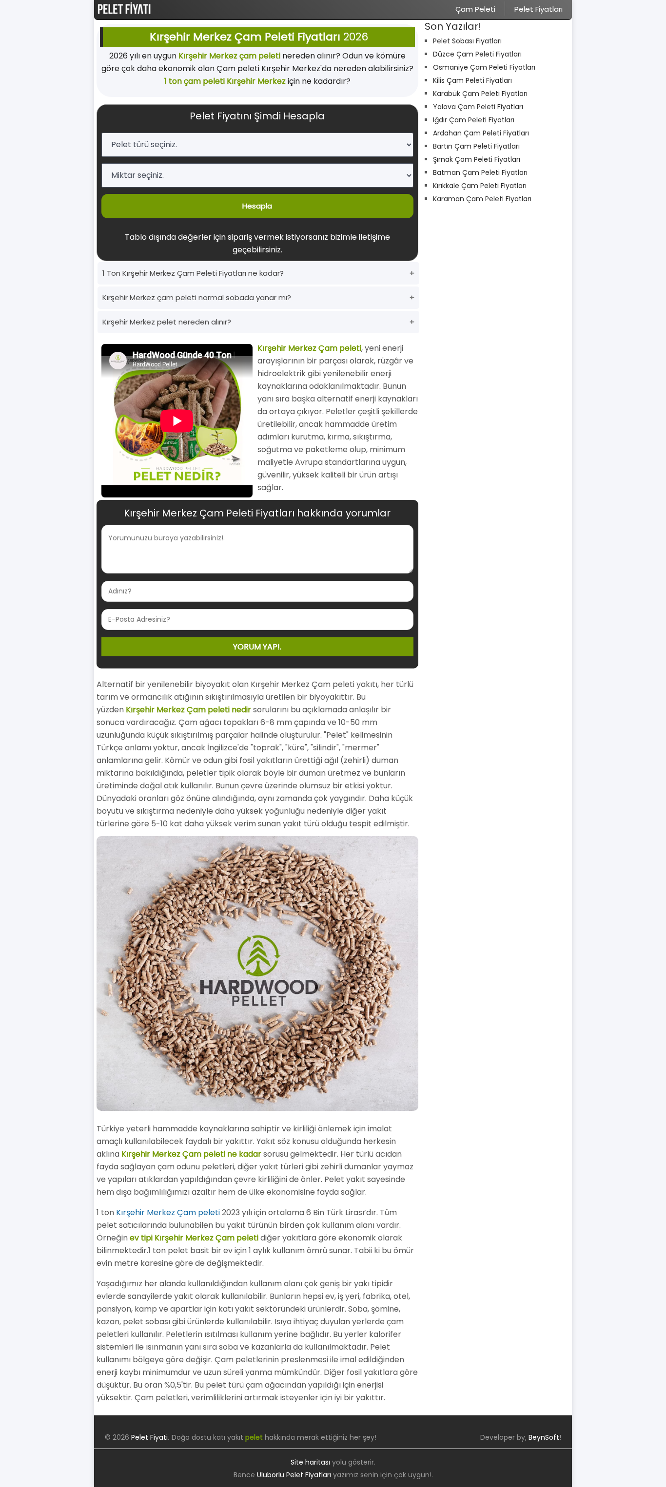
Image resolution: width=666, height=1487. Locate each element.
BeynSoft (544, 1437)
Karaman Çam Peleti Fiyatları (482, 199)
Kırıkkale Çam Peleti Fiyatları (480, 186)
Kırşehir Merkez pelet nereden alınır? (166, 322)
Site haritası (310, 1462)
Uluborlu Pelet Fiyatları (294, 1475)
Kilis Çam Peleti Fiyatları (472, 80)
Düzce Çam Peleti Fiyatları (477, 54)
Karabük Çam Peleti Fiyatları (480, 93)
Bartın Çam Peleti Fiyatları (476, 146)
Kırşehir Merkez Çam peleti (168, 1212)
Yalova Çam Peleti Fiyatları (478, 107)
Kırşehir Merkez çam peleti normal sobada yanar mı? (196, 297)
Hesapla (257, 206)
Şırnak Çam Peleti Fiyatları (476, 159)
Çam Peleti (475, 9)
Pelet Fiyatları (538, 9)
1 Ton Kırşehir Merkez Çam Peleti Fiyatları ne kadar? (193, 273)
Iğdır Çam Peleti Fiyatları (473, 120)
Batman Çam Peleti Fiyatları (480, 172)
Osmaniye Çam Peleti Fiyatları (484, 67)
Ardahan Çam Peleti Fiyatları (481, 133)
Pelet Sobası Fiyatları (467, 41)
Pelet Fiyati (149, 1437)
